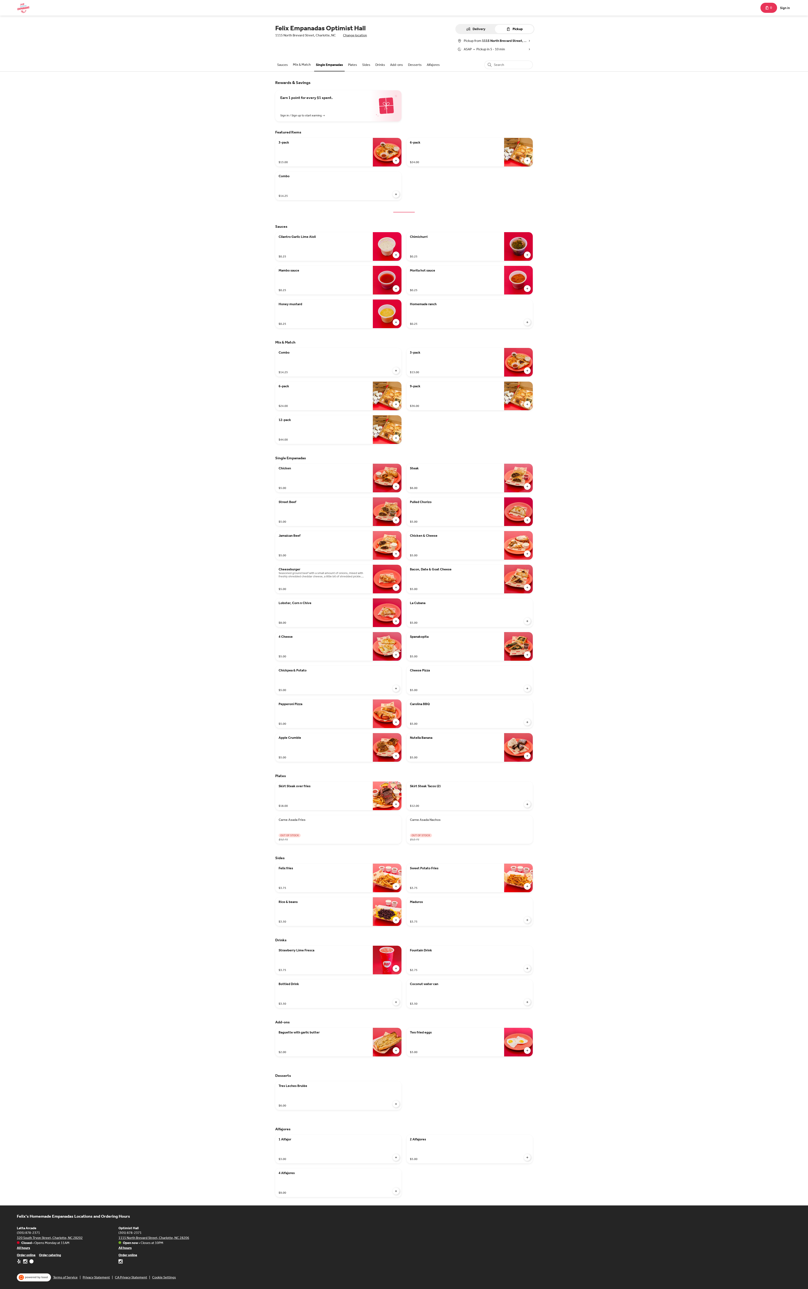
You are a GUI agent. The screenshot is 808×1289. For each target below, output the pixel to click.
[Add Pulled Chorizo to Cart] (527, 520)
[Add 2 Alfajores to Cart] (527, 1157)
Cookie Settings (164, 1277)
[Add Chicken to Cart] (396, 486)
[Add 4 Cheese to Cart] (396, 654)
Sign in (785, 8)
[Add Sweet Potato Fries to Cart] (527, 886)
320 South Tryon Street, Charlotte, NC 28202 (50, 1238)
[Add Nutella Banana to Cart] (527, 755)
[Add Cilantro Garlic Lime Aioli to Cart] (396, 255)
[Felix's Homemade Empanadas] (23, 8)
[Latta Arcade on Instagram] (25, 1262)
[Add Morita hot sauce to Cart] (527, 288)
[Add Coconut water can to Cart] (527, 1002)
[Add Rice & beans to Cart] (396, 920)
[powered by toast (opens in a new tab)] (34, 1277)
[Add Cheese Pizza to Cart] (527, 688)
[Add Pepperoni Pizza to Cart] (396, 722)
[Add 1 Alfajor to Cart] (396, 1157)
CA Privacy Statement (131, 1277)
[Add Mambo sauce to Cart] (396, 288)
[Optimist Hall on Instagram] (120, 1262)
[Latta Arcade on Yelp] (19, 1262)
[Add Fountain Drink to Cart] (527, 968)
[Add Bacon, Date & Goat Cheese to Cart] (527, 587)
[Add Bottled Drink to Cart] (396, 1002)
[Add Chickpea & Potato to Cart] (396, 688)
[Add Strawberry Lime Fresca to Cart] (396, 968)
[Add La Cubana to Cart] (527, 621)
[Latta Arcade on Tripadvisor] (31, 1262)
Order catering (50, 1255)
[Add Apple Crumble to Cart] (396, 755)
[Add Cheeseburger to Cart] (396, 587)
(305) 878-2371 (28, 1233)
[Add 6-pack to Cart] (527, 160)
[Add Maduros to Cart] (527, 920)
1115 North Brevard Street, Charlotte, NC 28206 (153, 1238)
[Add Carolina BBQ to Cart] (527, 722)
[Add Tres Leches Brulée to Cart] (396, 1104)
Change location (355, 35)
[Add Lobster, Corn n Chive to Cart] (396, 621)
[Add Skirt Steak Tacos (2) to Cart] (527, 804)
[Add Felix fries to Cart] (396, 886)
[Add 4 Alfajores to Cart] (396, 1191)
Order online (26, 1255)
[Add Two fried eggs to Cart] (527, 1050)
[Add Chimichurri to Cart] (527, 255)
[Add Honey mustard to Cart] (396, 322)
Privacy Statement (96, 1277)
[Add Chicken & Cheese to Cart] (527, 553)
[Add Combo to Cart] (396, 194)
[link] (282, 65)
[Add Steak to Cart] (527, 486)
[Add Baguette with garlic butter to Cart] (396, 1050)
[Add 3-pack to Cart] (396, 160)
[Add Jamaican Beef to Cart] (396, 553)
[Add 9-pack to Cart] (527, 404)
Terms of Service (65, 1277)
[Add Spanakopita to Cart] (527, 654)
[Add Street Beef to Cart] (396, 520)
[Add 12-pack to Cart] (396, 438)
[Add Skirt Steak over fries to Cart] (396, 804)
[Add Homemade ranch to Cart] (527, 322)
